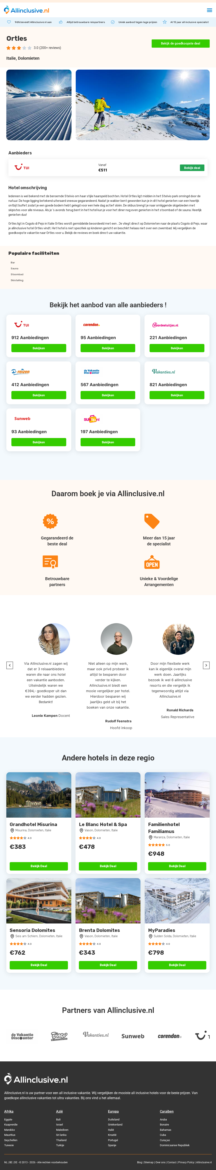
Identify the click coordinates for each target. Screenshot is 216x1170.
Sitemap (149, 1162)
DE (15, 1162)
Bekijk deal (192, 168)
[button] (209, 10)
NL (5, 1162)
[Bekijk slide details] (46, 1036)
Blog (139, 1162)
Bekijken (39, 348)
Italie (11, 58)
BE (10, 1162)
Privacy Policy (186, 1162)
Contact (171, 1162)
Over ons (160, 1162)
